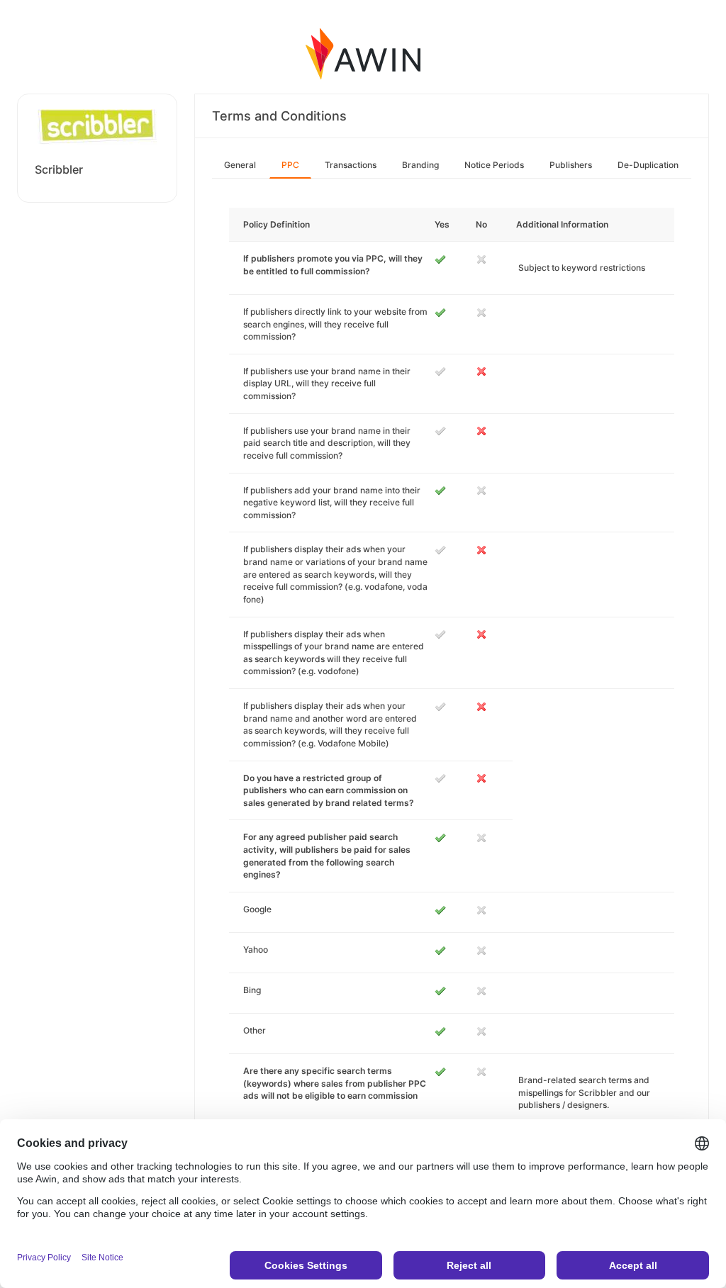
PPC (290, 164)
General (240, 164)
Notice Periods (494, 164)
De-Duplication (648, 164)
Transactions (350, 164)
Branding (420, 164)
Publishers (570, 164)
